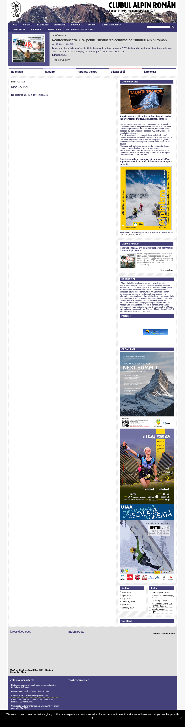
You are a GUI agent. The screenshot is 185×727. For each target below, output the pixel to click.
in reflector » (59, 35)
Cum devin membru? (111, 25)
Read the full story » (61, 60)
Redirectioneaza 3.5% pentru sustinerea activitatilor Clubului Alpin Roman (109, 40)
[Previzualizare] (134, 234)
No (87, 722)
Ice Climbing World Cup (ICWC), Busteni (162, 605)
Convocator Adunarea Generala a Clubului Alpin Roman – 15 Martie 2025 (32, 700)
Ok (82, 722)
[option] (147, 332)
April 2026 (126, 595)
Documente (77, 25)
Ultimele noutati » (131, 244)
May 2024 (126, 605)
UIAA (154, 612)
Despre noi (43, 25)
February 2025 (128, 602)
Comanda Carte (130, 81)
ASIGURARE (36, 29)
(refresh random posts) (164, 633)
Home (14, 25)
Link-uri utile (18, 29)
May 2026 (126, 592)
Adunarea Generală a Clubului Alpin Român (30, 691)
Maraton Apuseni (159, 609)
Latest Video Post (20, 631)
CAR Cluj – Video (159, 601)
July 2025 (126, 598)
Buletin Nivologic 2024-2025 (80, 29)
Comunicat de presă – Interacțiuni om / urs (29, 695)
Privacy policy (98, 722)
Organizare (60, 25)
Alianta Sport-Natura (160, 592)
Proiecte (27, 25)
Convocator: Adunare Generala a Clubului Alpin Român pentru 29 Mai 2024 (35, 707)
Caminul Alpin (54, 29)
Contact (92, 25)
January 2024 (128, 608)
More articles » (166, 270)
